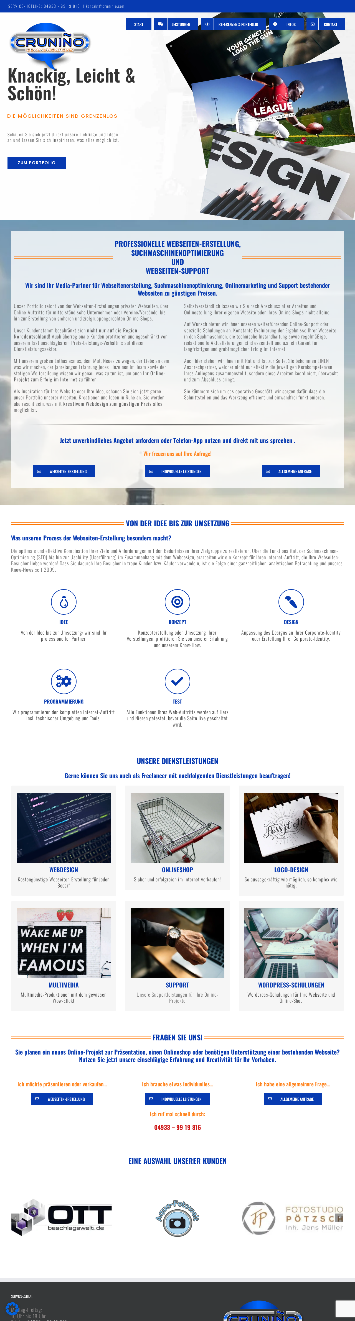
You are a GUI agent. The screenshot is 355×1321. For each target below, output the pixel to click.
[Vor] (339, 1218)
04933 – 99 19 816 (177, 1127)
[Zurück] (15, 1218)
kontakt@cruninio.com (105, 6)
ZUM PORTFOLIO (37, 163)
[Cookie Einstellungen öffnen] (12, 1313)
